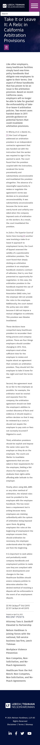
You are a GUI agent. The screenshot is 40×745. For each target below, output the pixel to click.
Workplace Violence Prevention (16, 651)
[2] (24, 236)
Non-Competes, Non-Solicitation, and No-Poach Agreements (17, 662)
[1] (7, 135)
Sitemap (29, 724)
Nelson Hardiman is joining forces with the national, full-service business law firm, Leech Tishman (19, 637)
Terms (21, 724)
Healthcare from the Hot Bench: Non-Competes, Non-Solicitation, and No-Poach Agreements (19, 675)
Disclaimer (11, 724)
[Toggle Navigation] (34, 6)
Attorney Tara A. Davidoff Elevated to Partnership (19, 623)
